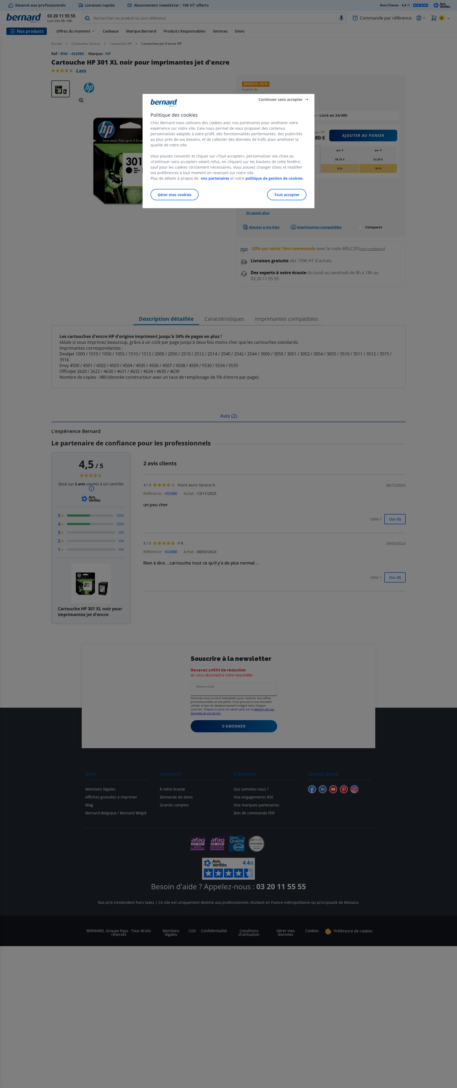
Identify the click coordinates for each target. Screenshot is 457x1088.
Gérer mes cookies (174, 194)
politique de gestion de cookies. (274, 178)
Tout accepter (286, 194)
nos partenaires (215, 178)
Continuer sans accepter (280, 99)
